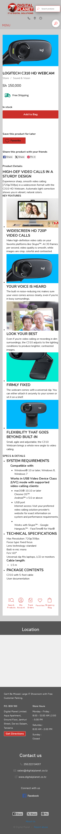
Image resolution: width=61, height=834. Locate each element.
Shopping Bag (49, 606)
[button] (14, 140)
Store (6, 78)
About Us (30, 821)
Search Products (11, 606)
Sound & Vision (21, 78)
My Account (21, 606)
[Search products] (38, 9)
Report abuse (41, 827)
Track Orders (30, 606)
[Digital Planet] (20, 9)
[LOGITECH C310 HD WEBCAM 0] (30, 50)
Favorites (40, 605)
